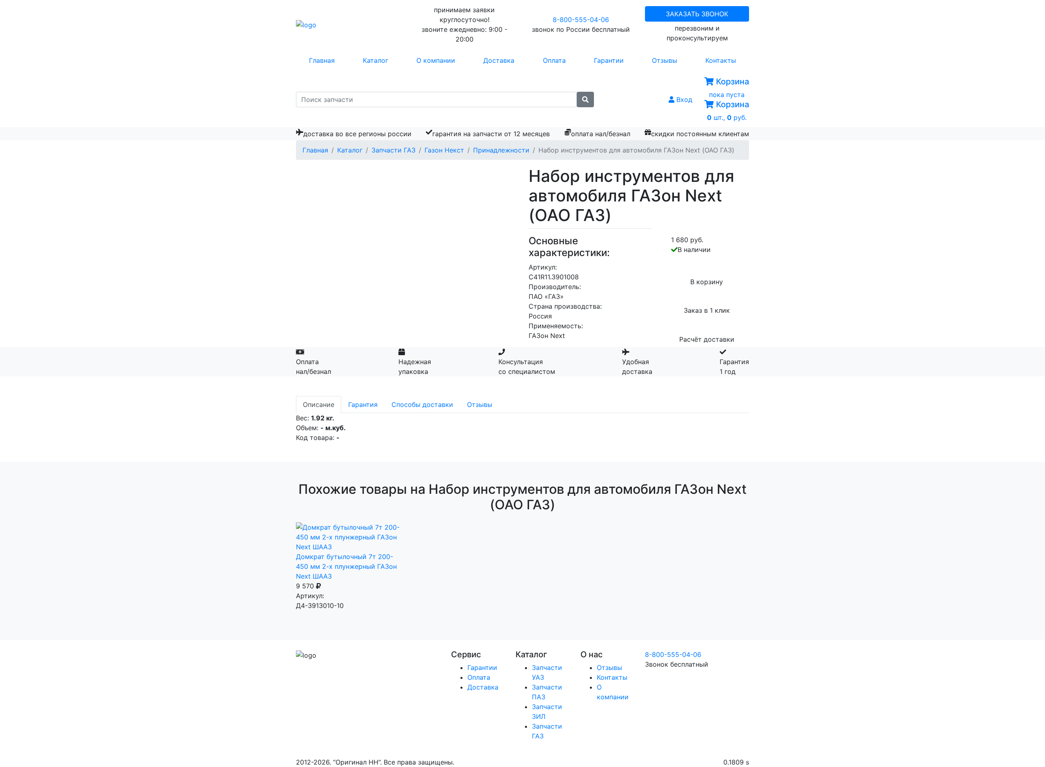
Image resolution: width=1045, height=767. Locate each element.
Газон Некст (444, 150)
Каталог (375, 60)
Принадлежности (501, 150)
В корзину (706, 282)
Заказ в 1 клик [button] (707, 310)
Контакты (720, 60)
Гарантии (609, 60)
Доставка (498, 60)
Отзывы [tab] (479, 404)
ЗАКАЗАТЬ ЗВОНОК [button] (697, 14)
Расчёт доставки (706, 339)
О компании (435, 60)
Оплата (554, 60)
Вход (683, 99)
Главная (322, 60)
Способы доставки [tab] (422, 404)
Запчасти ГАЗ (393, 150)
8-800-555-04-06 (581, 19)
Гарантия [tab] (363, 404)
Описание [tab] (318, 404)
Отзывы (664, 60)
